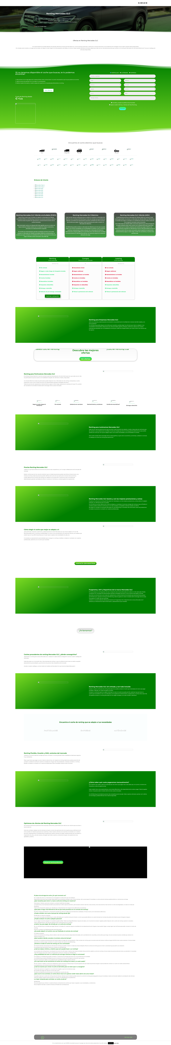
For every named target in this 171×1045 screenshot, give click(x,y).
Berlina (104, 149)
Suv (42, 152)
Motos (129, 149)
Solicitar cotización (52, 296)
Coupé (91, 149)
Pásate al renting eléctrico (53, 862)
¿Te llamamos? (85, 631)
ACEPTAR (111, 1043)
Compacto (54, 149)
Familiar (79, 152)
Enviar (122, 108)
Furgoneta (66, 152)
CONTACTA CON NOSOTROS (85, 563)
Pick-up (116, 152)
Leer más (116, 1043)
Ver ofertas (48, 90)
